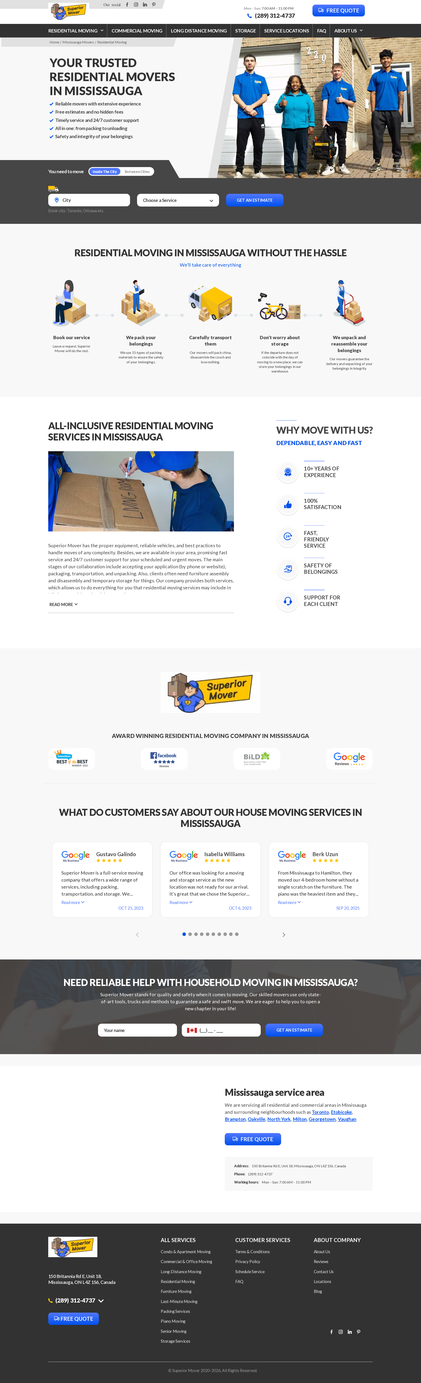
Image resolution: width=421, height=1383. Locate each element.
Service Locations (286, 31)
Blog (318, 1291)
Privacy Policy (247, 1261)
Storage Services (175, 1341)
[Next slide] (283, 934)
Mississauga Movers (78, 42)
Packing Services (175, 1311)
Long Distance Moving (199, 31)
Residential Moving (72, 31)
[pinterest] (154, 4)
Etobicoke (341, 1112)
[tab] (184, 934)
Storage (245, 31)
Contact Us (324, 1271)
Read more (61, 604)
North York (279, 1119)
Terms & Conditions (252, 1251)
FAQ (321, 31)
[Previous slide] (138, 934)
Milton (300, 1119)
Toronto (320, 1112)
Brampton (235, 1119)
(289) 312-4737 (274, 15)
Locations (322, 1281)
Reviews (321, 1261)
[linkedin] (145, 4)
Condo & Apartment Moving (185, 1251)
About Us (322, 1251)
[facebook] (127, 4)
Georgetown (322, 1119)
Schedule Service (249, 1271)
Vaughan (347, 1119)
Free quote (342, 10)
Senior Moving (173, 1331)
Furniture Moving (176, 1291)
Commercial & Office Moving (186, 1261)
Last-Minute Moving (179, 1301)
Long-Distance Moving (181, 1271)
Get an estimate (255, 200)
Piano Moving (173, 1321)
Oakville (256, 1119)
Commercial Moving (137, 31)
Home (54, 42)
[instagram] (136, 4)
